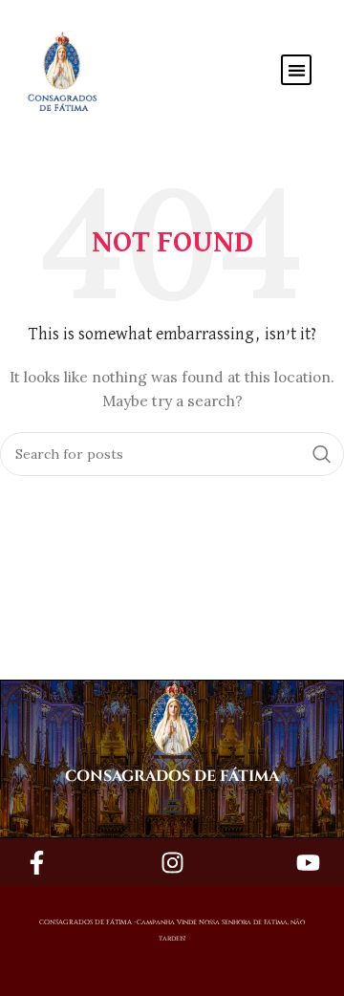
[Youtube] (308, 862)
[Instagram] (172, 862)
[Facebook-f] (36, 862)
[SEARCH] (322, 454)
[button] (296, 70)
